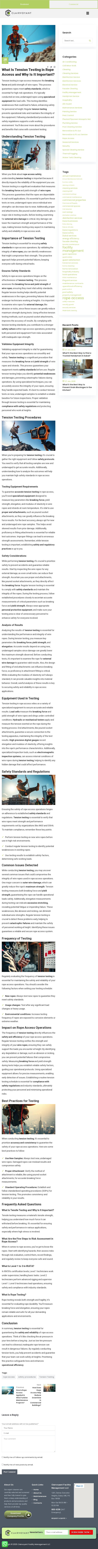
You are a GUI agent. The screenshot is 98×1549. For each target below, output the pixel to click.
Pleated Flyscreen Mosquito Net (77, 119)
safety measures (69, 302)
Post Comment (10, 1472)
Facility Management (72, 92)
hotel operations (70, 274)
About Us (37, 1493)
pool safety (68, 292)
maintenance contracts (73, 283)
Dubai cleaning (67, 224)
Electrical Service (70, 84)
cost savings (68, 212)
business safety (68, 182)
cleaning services (70, 188)
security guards (68, 305)
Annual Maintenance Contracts (72, 179)
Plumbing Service (70, 123)
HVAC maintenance (70, 278)
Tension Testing (46, 1377)
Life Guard (67, 104)
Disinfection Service (71, 77)
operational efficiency (72, 286)
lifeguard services (70, 280)
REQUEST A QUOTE (59, 1518)
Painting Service (70, 111)
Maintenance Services (72, 107)
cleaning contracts (68, 185)
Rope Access (68, 138)
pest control (67, 289)
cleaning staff (67, 191)
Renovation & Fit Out (72, 130)
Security (66, 146)
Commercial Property (70, 203)
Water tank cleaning (70, 310)
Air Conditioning (69, 61)
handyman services (70, 263)
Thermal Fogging (70, 153)
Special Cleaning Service (73, 149)
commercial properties (74, 200)
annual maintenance (72, 176)
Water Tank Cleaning (72, 157)
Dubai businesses (70, 221)
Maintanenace (39, 1496)
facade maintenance (71, 244)
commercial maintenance (72, 197)
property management (72, 295)
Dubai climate (68, 227)
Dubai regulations (70, 230)
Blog (35, 1499)
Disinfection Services (72, 81)
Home (36, 1489)
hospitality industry (71, 271)
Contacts (37, 1503)
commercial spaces (71, 206)
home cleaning (68, 266)
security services (69, 307)
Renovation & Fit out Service (75, 134)
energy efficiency (71, 238)
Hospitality (67, 100)
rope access (9, 1377)
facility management (73, 249)
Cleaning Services (70, 73)
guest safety (67, 257)
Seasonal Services (71, 142)
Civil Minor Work (69, 65)
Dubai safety (68, 233)
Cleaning (66, 69)
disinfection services (72, 218)
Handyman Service (71, 96)
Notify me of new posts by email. (18, 1464)
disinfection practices (69, 215)
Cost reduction (67, 209)
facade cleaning (70, 241)
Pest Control (68, 115)
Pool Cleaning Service (72, 127)
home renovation (70, 269)
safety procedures (27, 1377)
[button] (87, 13)
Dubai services (69, 235)
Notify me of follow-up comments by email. (23, 1457)
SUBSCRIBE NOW (80, 1532)
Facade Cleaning (70, 88)
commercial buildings (69, 194)
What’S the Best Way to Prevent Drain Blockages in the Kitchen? (77, 387)
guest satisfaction (71, 260)
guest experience (70, 254)
